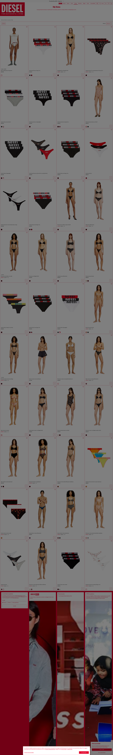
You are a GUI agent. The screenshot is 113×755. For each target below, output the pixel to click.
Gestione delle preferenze (50, 749)
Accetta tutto (83, 752)
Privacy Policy (63, 749)
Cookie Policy (69, 749)
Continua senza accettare (29, 752)
